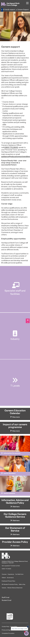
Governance (10, 577)
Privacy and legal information (9, 630)
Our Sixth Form (19, 574)
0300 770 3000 (6, 568)
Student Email (6, 600)
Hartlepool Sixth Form (15, 556)
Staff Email (5, 597)
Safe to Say (22, 584)
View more (16, 417)
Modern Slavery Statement (15, 587)
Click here (16, 506)
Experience (11, 574)
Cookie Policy (5, 626)
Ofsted (4, 577)
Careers (4, 587)
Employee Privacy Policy (8, 581)
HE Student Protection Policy (10, 584)
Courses (4, 574)
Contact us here (15, 565)
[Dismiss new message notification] (28, 627)
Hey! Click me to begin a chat (19, 628)
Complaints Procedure (8, 633)
